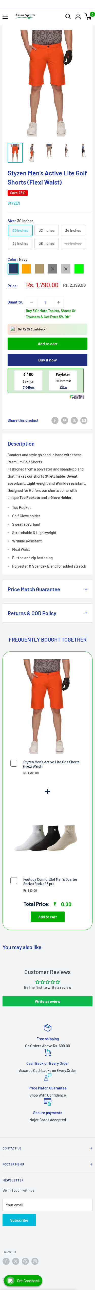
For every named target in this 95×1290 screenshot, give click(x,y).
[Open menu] (5, 17)
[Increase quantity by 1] (58, 302)
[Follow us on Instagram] (35, 1261)
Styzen (14, 203)
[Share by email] (83, 420)
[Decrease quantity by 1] (31, 302)
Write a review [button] (48, 1001)
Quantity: (15, 302)
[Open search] (68, 16)
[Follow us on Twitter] (15, 1261)
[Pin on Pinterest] (64, 420)
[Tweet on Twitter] (74, 420)
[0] (88, 16)
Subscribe (19, 1220)
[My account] (78, 16)
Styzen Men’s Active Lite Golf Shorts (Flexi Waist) (51, 764)
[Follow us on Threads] (25, 1261)
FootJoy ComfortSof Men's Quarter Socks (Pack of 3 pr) (50, 881)
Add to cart (48, 343)
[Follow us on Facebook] (6, 1261)
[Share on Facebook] (55, 420)
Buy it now (47, 359)
